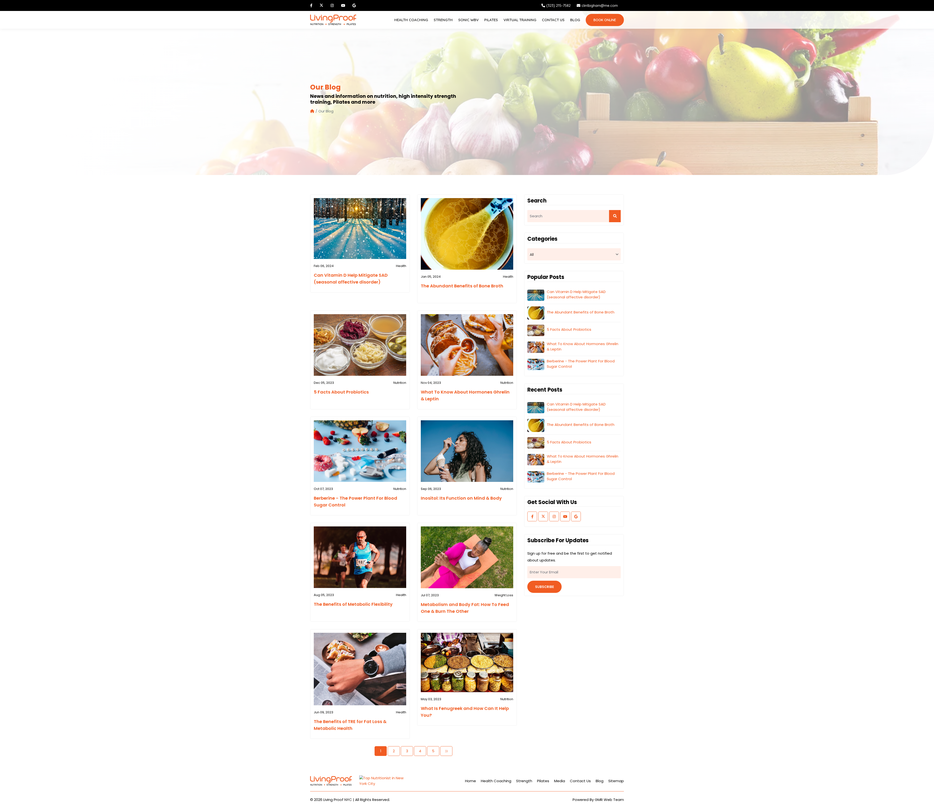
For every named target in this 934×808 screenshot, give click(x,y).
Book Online (604, 20)
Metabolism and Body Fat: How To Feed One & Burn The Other (465, 607)
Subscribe (544, 586)
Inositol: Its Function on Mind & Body (461, 498)
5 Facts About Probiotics (341, 392)
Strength (443, 20)
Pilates (491, 20)
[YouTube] (343, 5)
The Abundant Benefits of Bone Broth (462, 286)
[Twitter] (322, 5)
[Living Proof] (333, 20)
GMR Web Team (609, 799)
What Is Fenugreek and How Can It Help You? (465, 711)
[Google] (354, 5)
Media (559, 780)
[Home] (312, 111)
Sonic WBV (468, 20)
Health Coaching (411, 20)
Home (470, 780)
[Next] (446, 751)
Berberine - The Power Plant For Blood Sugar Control (355, 501)
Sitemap (616, 780)
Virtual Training (519, 20)
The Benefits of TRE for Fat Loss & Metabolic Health (350, 724)
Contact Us (553, 20)
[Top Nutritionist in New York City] (383, 780)
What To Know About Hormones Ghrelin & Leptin (465, 395)
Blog (575, 20)
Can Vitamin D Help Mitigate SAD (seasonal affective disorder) (351, 278)
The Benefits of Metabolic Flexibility (353, 604)
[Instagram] (333, 5)
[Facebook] (312, 5)
